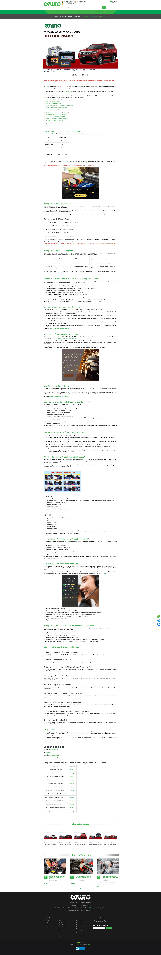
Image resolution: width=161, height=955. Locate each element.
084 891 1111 (69, 91)
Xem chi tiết (91, 907)
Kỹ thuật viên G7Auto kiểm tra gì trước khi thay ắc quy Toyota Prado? (59, 105)
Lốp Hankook (61, 928)
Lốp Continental (62, 926)
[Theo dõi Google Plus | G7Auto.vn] (99, 921)
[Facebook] (158, 624)
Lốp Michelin (61, 920)
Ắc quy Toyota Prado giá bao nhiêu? (53, 101)
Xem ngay (72, 769)
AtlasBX (72, 338)
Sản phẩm (114, 2)
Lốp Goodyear (62, 930)
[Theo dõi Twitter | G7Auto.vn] (97, 921)
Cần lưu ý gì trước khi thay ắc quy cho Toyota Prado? (56, 107)
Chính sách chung (79, 920)
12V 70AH (68, 133)
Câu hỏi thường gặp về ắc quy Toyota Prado (54, 123)
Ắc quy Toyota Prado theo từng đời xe (53, 103)
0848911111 (69, 2)
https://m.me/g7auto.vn (54, 755)
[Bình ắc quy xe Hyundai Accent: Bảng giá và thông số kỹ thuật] (110, 834)
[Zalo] (158, 620)
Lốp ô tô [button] (61, 918)
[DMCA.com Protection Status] (80, 942)
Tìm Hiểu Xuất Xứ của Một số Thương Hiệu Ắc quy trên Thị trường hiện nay (110, 877)
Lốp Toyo (61, 934)
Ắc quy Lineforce (47, 920)
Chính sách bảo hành (80, 922)
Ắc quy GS (46, 922)
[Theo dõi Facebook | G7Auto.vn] (94, 921)
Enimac (69, 338)
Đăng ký (109, 928)
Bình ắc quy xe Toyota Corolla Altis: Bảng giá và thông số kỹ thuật (49, 843)
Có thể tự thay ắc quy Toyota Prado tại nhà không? (56, 116)
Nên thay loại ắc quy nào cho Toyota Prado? (54, 109)
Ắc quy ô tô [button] (47, 918)
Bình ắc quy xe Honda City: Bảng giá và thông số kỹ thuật (65, 843)
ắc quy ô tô (60, 210)
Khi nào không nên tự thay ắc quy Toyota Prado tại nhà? (57, 118)
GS (56, 338)
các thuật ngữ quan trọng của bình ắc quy (60, 328)
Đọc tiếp (46, 883)
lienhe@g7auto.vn (86, 905)
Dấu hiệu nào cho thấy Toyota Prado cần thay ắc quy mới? (57, 112)
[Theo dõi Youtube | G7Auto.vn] (105, 921)
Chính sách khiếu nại (80, 932)
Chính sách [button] (79, 918)
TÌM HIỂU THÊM (80, 824)
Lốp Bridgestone (62, 922)
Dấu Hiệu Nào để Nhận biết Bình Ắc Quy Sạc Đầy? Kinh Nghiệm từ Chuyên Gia (57, 877)
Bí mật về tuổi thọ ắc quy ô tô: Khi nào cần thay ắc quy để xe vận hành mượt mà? (83, 877)
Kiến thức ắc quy (81, 855)
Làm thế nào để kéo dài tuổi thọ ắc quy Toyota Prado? (56, 114)
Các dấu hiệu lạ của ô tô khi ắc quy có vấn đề (59, 396)
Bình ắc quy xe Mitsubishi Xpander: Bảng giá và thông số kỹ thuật (95, 843)
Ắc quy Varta (46, 924)
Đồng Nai (62, 338)
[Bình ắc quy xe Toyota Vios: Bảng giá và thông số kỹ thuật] (80, 834)
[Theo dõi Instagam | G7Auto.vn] (102, 921)
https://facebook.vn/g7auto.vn (55, 757)
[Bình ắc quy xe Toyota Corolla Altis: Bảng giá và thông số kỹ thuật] (50, 834)
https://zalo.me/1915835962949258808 (54, 754)
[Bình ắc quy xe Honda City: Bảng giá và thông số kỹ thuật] (65, 834)
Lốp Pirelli (61, 936)
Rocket (65, 338)
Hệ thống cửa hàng (54, 749)
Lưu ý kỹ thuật (48, 125)
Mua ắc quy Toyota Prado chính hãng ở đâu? (55, 120)
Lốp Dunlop (61, 932)
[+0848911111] (158, 616)
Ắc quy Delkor (46, 930)
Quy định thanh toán (80, 930)
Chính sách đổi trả (79, 928)
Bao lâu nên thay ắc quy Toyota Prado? (53, 110)
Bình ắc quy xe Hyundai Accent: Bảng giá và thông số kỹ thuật (110, 843)
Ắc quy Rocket (46, 928)
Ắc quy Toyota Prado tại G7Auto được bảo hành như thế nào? (58, 122)
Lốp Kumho (61, 924)
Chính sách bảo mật (80, 924)
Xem (76, 225)
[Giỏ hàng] (111, 2)
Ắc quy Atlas (46, 926)
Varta (59, 338)
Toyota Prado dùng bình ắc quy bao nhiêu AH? (55, 99)
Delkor (76, 338)
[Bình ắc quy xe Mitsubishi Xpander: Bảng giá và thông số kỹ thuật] (95, 834)
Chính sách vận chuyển (80, 926)
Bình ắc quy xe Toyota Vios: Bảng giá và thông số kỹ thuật (80, 843)
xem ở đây (104, 573)
